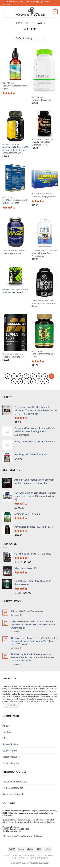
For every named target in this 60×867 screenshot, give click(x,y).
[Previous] (7, 376)
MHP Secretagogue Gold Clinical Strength (14, 201)
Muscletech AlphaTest (13, 356)
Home (19, 22)
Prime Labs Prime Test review (27, 611)
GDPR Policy (9, 750)
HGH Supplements (12, 787)
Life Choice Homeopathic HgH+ (15, 87)
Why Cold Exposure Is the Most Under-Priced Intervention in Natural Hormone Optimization (33, 624)
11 (33, 381)
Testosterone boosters (14, 781)
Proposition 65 (10, 762)
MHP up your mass (11, 253)
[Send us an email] (17, 705)
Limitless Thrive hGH (42, 100)
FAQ (5, 737)
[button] (4, 12)
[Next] (46, 381)
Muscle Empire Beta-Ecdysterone (42, 254)
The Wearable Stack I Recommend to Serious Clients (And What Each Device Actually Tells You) (32, 657)
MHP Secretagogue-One (44, 196)
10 (26, 381)
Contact (6, 731)
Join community (39, 858)
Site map (23, 858)
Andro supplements (13, 793)
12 (39, 381)
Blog (40, 855)
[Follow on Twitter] (11, 705)
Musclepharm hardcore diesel (43, 305)
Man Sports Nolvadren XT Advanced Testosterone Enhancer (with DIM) (15, 150)
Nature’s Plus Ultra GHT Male (43, 355)
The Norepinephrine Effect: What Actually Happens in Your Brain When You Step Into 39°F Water (34, 640)
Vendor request (11, 756)
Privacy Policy (10, 744)
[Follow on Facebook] (5, 705)
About (5, 725)
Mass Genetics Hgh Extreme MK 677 (41, 143)
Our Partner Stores (24, 855)
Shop (29, 22)
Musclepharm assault (13, 292)
